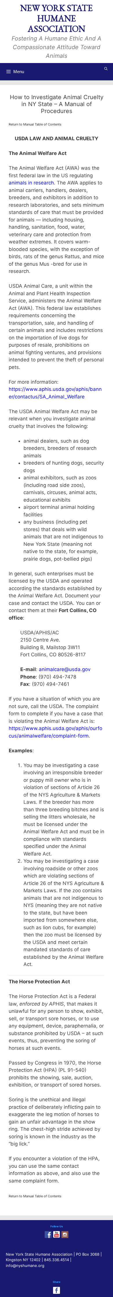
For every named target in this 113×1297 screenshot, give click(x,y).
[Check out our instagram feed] (64, 1234)
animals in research (31, 183)
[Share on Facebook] (56, 1290)
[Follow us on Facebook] (48, 1234)
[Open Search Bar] (106, 69)
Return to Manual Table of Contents (35, 124)
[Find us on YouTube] (56, 1234)
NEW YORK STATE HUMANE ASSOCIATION (56, 18)
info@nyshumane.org (25, 1265)
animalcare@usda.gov (64, 669)
